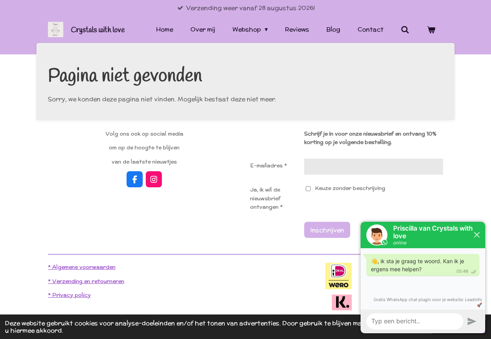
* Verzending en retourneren (86, 281)
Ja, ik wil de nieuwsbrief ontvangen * (266, 198)
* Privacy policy (69, 295)
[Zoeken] (405, 30)
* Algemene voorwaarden (81, 267)
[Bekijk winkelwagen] (431, 30)
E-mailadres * (268, 165)
